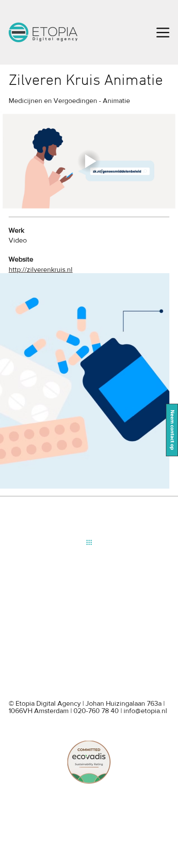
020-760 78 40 (96, 710)
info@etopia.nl (145, 710)
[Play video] (89, 161)
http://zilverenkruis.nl (41, 269)
